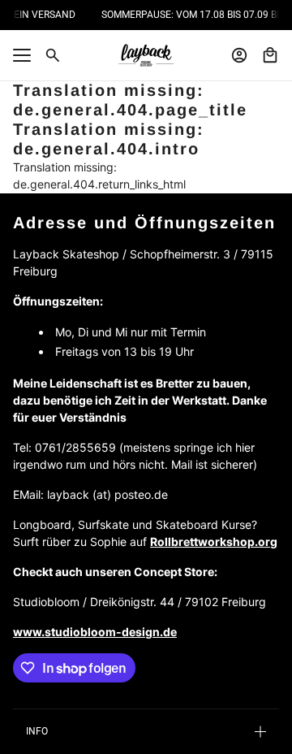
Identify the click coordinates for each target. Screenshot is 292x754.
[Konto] (239, 55)
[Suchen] (53, 55)
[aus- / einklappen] (22, 55)
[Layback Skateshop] (146, 55)
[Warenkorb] (270, 55)
